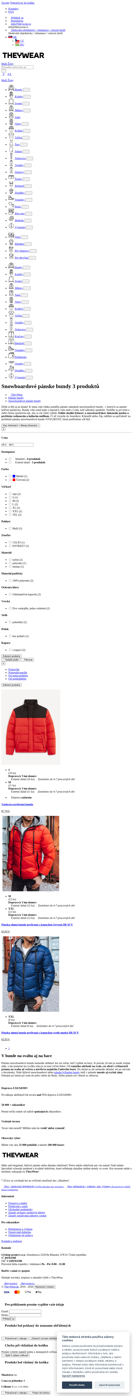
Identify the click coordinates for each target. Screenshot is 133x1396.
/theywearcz (10, 1283)
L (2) (15, 504)
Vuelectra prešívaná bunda (17, 804)
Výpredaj (20, 227)
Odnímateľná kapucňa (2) (26, 594)
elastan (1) (18, 566)
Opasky (19, 363)
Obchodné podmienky (20, 1209)
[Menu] (16, 74)
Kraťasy (19, 336)
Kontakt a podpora (11, 1241)
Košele (18, 130)
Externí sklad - (30, 462)
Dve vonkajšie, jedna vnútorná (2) (31, 608)
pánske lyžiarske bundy (67, 1072)
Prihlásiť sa (8, 1318)
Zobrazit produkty (11, 656)
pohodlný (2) (19, 622)
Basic (18, 206)
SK (14, 37)
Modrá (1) (21, 476)
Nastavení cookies (44, 1287)
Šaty (17, 144)
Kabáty (19, 96)
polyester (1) (19, 563)
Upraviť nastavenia (73, 1375)
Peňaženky (20, 357)
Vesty (18, 123)
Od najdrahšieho (17, 678)
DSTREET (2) (20, 545)
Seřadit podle (11, 659)
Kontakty (13, 8)
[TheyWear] (20, 1159)
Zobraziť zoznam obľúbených (46, 1338)
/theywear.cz (27, 1283)
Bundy (18, 89)
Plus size (19, 213)
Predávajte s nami (18, 1206)
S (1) (15, 497)
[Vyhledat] (3, 71)
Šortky (18, 179)
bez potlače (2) (20, 636)
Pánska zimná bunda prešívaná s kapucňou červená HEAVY (37, 924)
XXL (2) (17, 511)
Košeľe (19, 308)
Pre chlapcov (22, 250)
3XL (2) (16, 514)
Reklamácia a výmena (20, 1229)
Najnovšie (13, 669)
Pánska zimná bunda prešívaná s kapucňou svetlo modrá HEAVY (40, 1032)
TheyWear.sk (11, 1286)
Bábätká (19, 243)
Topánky (19, 199)
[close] (2, 77)
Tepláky (19, 165)
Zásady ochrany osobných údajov (26, 1212)
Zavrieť (5, 2)
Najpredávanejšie (17, 672)
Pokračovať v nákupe (16, 1338)
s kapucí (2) (18, 649)
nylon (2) (17, 559)
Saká (17, 117)
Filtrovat (28, 659)
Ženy (11, 63)
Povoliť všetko (77, 1385)
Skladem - (27, 458)
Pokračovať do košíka (22, 2)
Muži (4, 63)
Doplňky (19, 192)
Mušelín (19, 220)
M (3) (15, 500)
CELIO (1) (18, 542)
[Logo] (23, 60)
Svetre (18, 103)
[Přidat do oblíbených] (1, 814)
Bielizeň (19, 185)
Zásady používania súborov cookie (27, 1215)
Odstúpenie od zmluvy (20, 1235)
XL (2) (16, 507)
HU (21, 44)
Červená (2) (22, 479)
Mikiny (19, 110)
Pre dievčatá (21, 257)
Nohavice (20, 158)
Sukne (18, 151)
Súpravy (19, 172)
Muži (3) (17, 528)
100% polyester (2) (22, 580)
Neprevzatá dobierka (19, 1232)
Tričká (18, 137)
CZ (21, 40)
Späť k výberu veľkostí (16, 1355)
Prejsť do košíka (40, 1393)
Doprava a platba (17, 1203)
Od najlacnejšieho (18, 675)
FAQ (11, 11)
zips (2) (16, 493)
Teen (17, 237)
